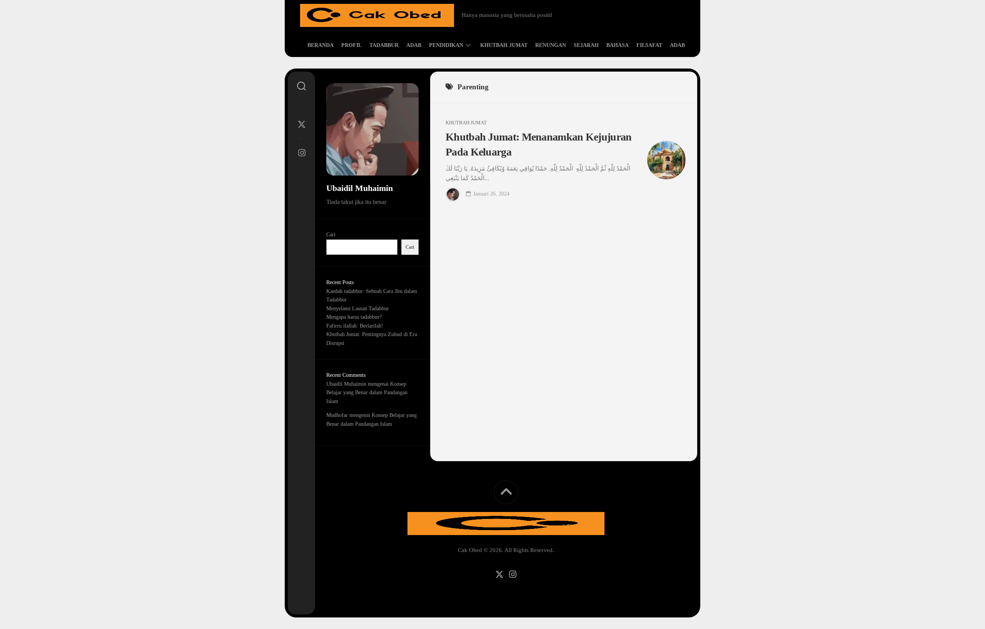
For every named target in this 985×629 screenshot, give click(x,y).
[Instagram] (301, 153)
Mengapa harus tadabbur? (354, 317)
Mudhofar (337, 415)
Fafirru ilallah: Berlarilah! (354, 326)
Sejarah (586, 45)
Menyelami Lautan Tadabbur (357, 308)
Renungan (550, 45)
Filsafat (649, 45)
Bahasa (617, 45)
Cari (331, 235)
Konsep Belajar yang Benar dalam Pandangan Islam (366, 392)
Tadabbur (384, 45)
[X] (301, 124)
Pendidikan (446, 45)
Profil (351, 45)
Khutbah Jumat (504, 45)
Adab (413, 45)
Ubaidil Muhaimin (346, 384)
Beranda (320, 45)
